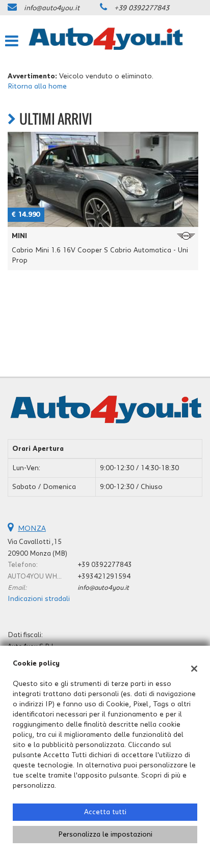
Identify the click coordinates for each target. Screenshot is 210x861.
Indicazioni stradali (39, 598)
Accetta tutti (105, 812)
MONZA (32, 528)
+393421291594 (103, 576)
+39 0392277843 (141, 8)
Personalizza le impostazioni (105, 834)
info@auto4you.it (52, 8)
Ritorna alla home (37, 86)
